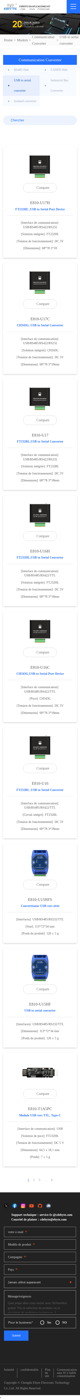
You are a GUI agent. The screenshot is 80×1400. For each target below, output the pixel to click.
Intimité (9, 1369)
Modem (22, 40)
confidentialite (29, 1369)
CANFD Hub (59, 70)
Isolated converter (25, 101)
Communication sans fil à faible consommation (67, 1373)
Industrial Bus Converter (59, 85)
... (45, 1180)
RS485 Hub (21, 70)
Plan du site (47, 1373)
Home (8, 40)
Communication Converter (43, 40)
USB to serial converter (69, 40)
